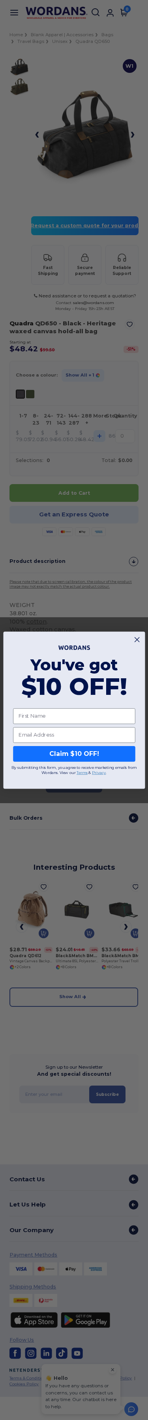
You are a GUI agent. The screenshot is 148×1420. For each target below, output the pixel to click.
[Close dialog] (136, 639)
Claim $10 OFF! (74, 753)
